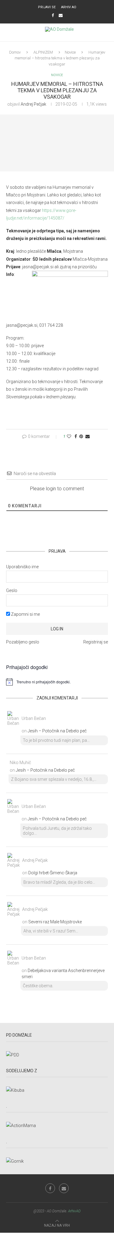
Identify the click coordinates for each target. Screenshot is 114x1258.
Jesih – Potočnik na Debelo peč (57, 730)
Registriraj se (95, 642)
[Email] (61, 15)
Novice (70, 52)
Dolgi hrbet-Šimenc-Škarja (52, 872)
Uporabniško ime (22, 566)
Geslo (11, 590)
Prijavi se (47, 7)
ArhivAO (74, 1211)
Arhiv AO (68, 7)
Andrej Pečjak (33, 104)
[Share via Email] (87, 436)
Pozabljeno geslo (22, 642)
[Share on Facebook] (75, 436)
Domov (15, 52)
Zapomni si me (25, 614)
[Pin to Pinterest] (81, 436)
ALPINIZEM (43, 52)
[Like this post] (69, 436)
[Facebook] (53, 15)
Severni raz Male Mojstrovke (55, 921)
